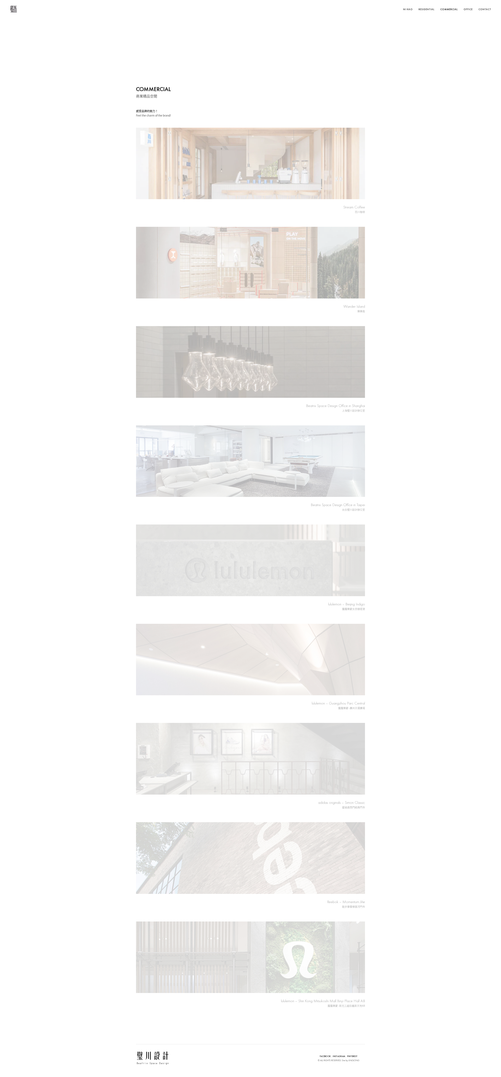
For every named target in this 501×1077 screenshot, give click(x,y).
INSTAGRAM (339, 1056)
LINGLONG (353, 1060)
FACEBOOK (325, 1056)
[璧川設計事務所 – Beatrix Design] (13, 9)
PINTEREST (352, 1056)
